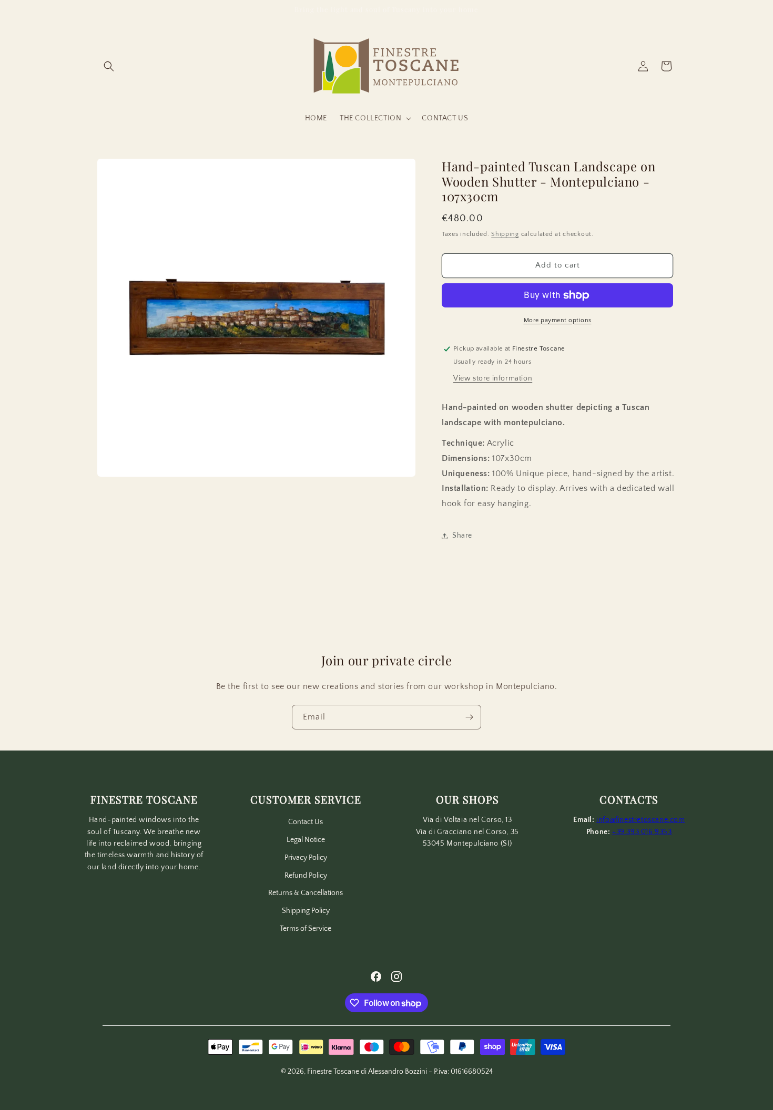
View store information (492, 378)
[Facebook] (376, 976)
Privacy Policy (305, 858)
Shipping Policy (306, 911)
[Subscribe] (469, 717)
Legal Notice (306, 840)
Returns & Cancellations (305, 893)
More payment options (558, 320)
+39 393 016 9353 (642, 832)
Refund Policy (305, 875)
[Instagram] (396, 976)
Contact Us (305, 822)
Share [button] (462, 535)
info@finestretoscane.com (640, 820)
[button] (108, 66)
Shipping (505, 234)
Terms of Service (305, 928)
